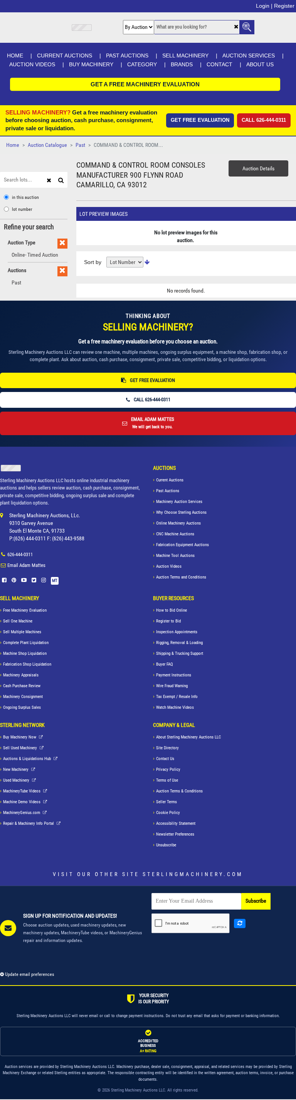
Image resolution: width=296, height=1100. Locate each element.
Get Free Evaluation (200, 120)
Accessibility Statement (175, 823)
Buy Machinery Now (20, 737)
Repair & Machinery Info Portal (29, 823)
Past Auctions (127, 55)
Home (15, 55)
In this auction (25, 197)
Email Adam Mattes (26, 565)
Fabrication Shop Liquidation (27, 664)
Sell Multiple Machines (22, 631)
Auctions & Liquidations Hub (27, 758)
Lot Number (22, 209)
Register (284, 6)
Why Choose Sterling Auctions (181, 512)
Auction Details (258, 168)
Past (80, 145)
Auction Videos (32, 64)
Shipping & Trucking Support (179, 653)
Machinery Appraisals (21, 675)
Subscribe (256, 901)
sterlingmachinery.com (193, 874)
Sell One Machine (17, 621)
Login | (264, 6)
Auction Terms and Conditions (181, 577)
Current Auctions (64, 55)
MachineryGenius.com (22, 812)
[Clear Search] (236, 27)
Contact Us (165, 758)
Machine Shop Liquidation (25, 653)
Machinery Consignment (23, 696)
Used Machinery (16, 780)
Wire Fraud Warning (172, 685)
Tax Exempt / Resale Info (177, 696)
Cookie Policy (168, 812)
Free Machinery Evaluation (25, 610)
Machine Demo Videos (22, 801)
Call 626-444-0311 (264, 120)
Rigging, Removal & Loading (179, 642)
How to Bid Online (171, 610)
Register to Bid (168, 621)
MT (54, 580)
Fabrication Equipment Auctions (182, 544)
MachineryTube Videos (22, 791)
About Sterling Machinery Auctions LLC (188, 737)
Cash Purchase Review (21, 685)
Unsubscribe (166, 845)
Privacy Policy (168, 769)
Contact (219, 64)
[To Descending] (147, 262)
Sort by (92, 262)
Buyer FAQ (164, 664)
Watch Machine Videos (175, 707)
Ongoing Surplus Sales (22, 707)
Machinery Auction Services (179, 501)
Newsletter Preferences (175, 834)
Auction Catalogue (47, 145)
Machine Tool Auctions (175, 555)
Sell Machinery (185, 55)
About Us (260, 64)
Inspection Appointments (176, 631)
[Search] (61, 180)
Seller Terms (166, 801)
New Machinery (16, 769)
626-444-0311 (20, 554)
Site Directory (167, 747)
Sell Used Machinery (20, 747)
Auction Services (248, 55)
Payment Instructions (173, 675)
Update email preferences (29, 974)
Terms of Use (167, 780)
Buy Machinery (91, 64)
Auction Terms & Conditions (179, 791)
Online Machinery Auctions (178, 523)
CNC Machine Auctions (175, 534)
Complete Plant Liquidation (26, 642)
